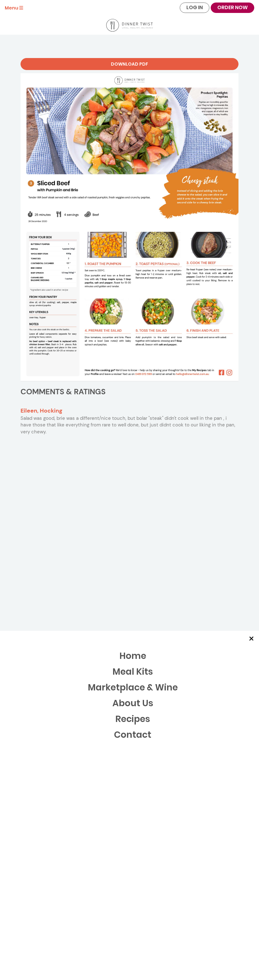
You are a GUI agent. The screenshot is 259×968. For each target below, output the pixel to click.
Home (132, 656)
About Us (132, 703)
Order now (232, 7)
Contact (132, 735)
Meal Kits (132, 672)
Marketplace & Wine (133, 687)
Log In (194, 7)
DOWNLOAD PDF (129, 64)
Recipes (132, 719)
